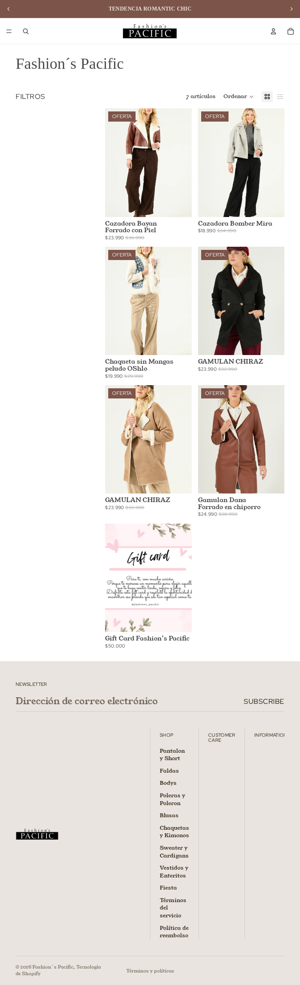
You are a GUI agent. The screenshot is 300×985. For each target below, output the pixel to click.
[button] (238, 96)
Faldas (169, 770)
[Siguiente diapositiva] (291, 9)
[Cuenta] (273, 31)
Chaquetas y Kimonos (174, 831)
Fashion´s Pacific (52, 966)
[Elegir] (180, 205)
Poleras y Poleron (172, 799)
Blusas (169, 815)
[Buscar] (25, 31)
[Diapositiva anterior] (8, 9)
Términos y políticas (150, 970)
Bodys (168, 783)
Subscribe (264, 701)
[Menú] (9, 31)
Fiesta (168, 888)
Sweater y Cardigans (174, 851)
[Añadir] (180, 343)
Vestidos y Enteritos (174, 871)
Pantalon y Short (172, 754)
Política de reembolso (174, 931)
